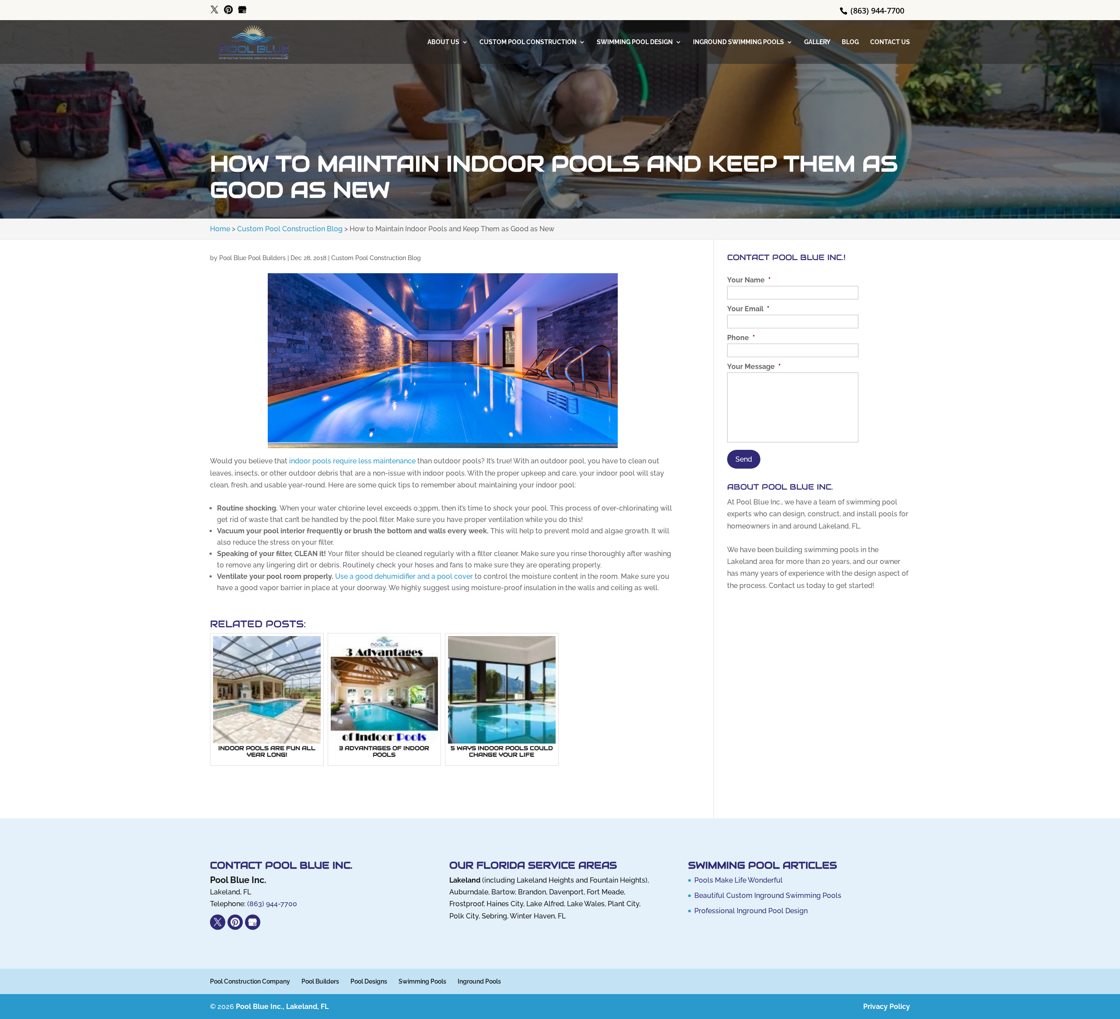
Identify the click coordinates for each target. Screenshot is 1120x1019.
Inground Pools (479, 981)
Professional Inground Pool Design (751, 911)
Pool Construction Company (250, 981)
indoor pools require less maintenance (352, 461)
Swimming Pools (422, 981)
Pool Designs (368, 981)
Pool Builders (320, 981)
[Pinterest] (228, 10)
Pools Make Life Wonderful (738, 880)
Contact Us (890, 42)
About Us (443, 42)
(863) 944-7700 (876, 10)
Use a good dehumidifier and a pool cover (404, 576)
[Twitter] (214, 10)
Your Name (749, 280)
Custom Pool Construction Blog (376, 257)
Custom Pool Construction (528, 42)
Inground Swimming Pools (738, 42)
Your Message (754, 366)
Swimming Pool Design (635, 42)
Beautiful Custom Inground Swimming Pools (767, 895)
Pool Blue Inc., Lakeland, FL (282, 1006)
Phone (741, 338)
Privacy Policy (886, 1006)
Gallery (817, 42)
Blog (850, 42)
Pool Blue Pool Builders (252, 257)
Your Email (748, 309)
